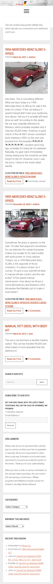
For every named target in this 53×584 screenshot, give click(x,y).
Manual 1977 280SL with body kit (26, 328)
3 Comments (34, 359)
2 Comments (34, 311)
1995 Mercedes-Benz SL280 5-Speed (25, 198)
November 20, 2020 (21, 204)
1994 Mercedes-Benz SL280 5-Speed (25, 51)
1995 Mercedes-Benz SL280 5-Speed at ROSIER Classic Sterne (26, 302)
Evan (31, 334)
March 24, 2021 (19, 57)
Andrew (32, 57)
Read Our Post (15, 182)
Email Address (12, 415)
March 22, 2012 (19, 334)
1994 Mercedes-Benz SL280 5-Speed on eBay (24, 174)
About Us (26, 545)
